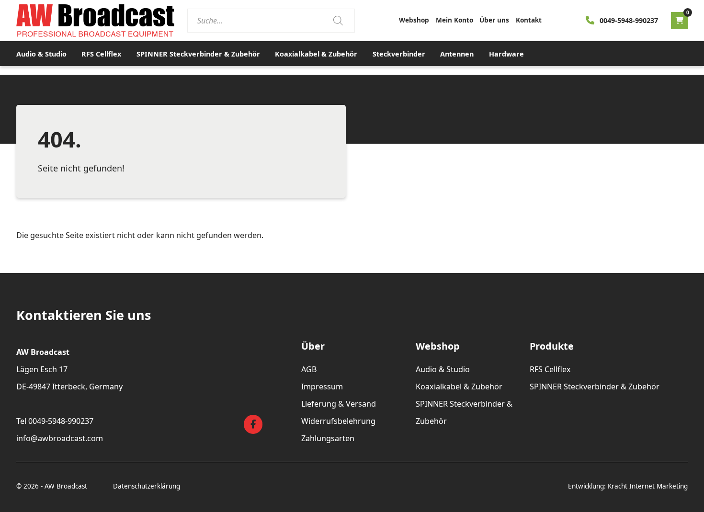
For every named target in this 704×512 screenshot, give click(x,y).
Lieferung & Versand (338, 403)
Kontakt (529, 20)
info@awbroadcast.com (59, 438)
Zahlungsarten (327, 438)
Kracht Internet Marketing (648, 486)
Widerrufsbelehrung (338, 421)
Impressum (322, 386)
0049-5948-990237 (629, 20)
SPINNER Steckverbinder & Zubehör (198, 53)
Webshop (414, 20)
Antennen (457, 53)
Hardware (506, 53)
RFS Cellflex (101, 53)
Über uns (494, 20)
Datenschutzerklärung (146, 486)
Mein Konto (454, 20)
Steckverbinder (399, 53)
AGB (309, 369)
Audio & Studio (41, 53)
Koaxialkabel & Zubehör (316, 53)
